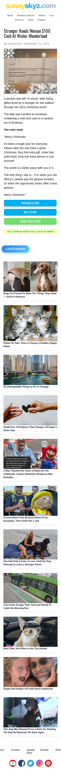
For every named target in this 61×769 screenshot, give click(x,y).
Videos (42, 15)
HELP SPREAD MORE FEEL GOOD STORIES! (30, 231)
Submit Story (30, 751)
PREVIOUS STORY (30, 203)
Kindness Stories (25, 15)
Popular (42, 20)
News (10, 15)
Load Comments (15, 249)
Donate (44, 750)
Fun (52, 15)
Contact (15, 750)
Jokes (31, 20)
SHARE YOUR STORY (30, 221)
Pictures (19, 20)
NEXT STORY (30, 212)
